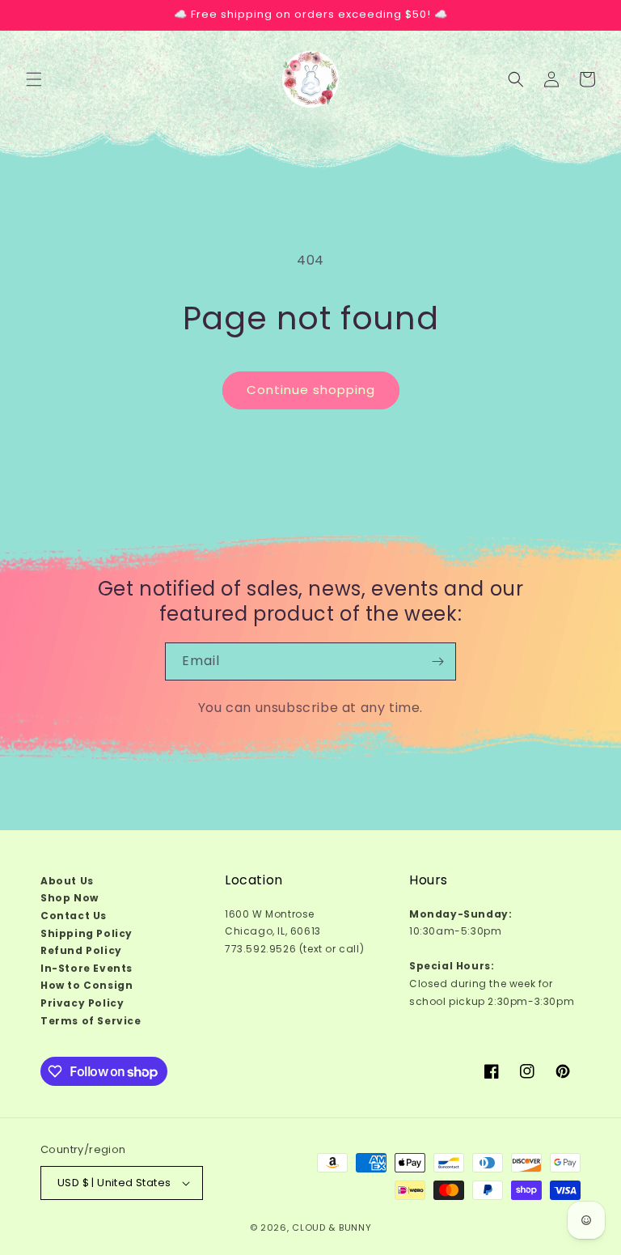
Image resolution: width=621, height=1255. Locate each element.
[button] (34, 79)
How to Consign (86, 985)
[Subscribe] (437, 661)
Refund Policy (81, 950)
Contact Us (73, 915)
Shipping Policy (86, 933)
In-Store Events (86, 968)
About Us (67, 881)
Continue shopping (311, 389)
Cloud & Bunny (331, 1227)
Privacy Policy (82, 1003)
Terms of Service (91, 1021)
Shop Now (69, 898)
